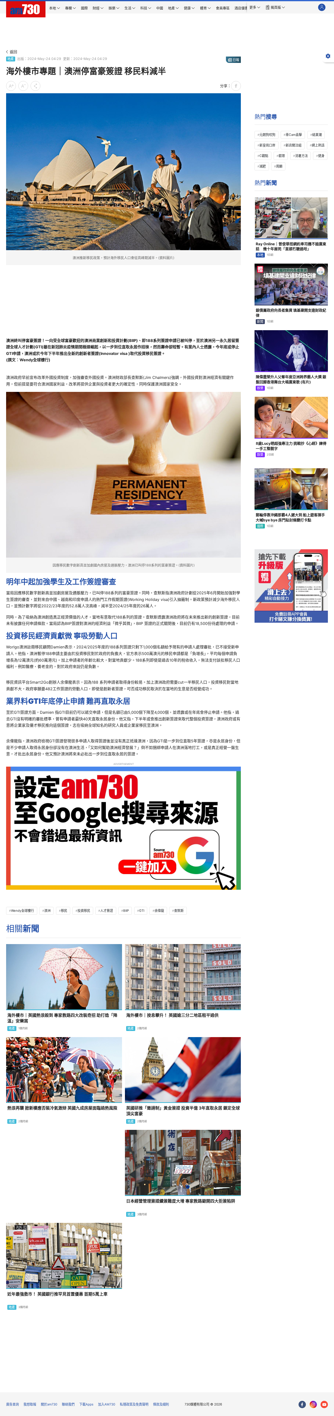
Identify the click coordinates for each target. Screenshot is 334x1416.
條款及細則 (161, 1404)
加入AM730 (106, 1404)
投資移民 (84, 911)
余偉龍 (159, 911)
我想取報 (29, 1404)
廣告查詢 (12, 1404)
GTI (141, 911)
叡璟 (281, 156)
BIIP (126, 911)
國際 (260, 526)
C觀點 (263, 156)
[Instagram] (313, 1404)
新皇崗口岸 (267, 145)
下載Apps (86, 1404)
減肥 (262, 166)
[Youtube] (324, 1404)
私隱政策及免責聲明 (134, 1404)
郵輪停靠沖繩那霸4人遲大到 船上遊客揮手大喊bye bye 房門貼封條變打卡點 (290, 517)
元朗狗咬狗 (267, 135)
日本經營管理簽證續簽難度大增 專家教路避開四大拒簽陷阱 (180, 1201)
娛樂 (260, 388)
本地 (260, 255)
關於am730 (49, 1404)
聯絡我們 (68, 1404)
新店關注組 (293, 145)
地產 (10, 59)
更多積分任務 (192, 1385)
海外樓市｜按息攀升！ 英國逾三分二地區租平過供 (172, 1015)
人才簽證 (106, 911)
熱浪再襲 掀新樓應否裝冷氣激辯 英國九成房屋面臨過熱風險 (62, 1108)
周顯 (279, 166)
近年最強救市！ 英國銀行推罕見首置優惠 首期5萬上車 (57, 1294)
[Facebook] (302, 1404)
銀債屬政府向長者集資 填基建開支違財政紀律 (291, 312)
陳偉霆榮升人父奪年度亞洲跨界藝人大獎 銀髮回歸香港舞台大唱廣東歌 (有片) (291, 379)
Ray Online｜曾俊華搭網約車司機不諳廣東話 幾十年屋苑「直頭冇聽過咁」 (291, 246)
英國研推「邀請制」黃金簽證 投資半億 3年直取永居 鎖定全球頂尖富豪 (183, 1111)
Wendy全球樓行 (22, 911)
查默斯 (179, 911)
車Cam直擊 (294, 135)
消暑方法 (301, 156)
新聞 (260, 321)
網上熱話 (318, 145)
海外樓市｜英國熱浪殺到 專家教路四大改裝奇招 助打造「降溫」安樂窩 (62, 1018)
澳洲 (47, 911)
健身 (321, 156)
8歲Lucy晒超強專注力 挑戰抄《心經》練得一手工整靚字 (291, 446)
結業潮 (317, 135)
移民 (64, 911)
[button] (255, 7)
